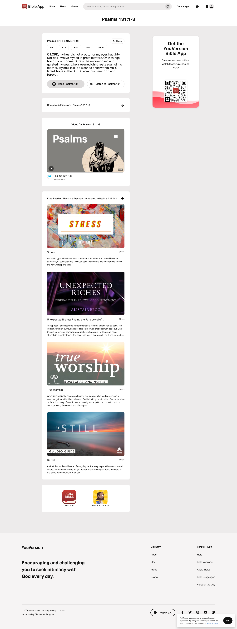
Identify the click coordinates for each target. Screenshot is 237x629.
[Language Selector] (197, 6)
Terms (62, 610)
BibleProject (59, 179)
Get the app (183, 6)
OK (227, 620)
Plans (63, 6)
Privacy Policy (49, 610)
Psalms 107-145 (66, 175)
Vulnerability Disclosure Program (38, 614)
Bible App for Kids (100, 505)
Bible (52, 6)
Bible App (69, 505)
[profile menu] (209, 6)
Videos (74, 6)
